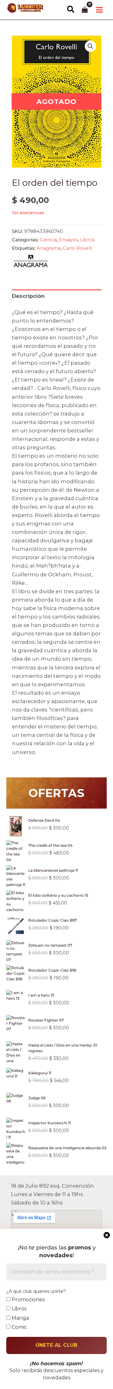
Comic (18, 1327)
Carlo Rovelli (77, 248)
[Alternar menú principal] (99, 9)
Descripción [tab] (28, 296)
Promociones (27, 1300)
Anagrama (49, 248)
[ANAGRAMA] (31, 262)
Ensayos (68, 240)
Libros (87, 240)
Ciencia (48, 240)
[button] (71, 9)
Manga (19, 1318)
